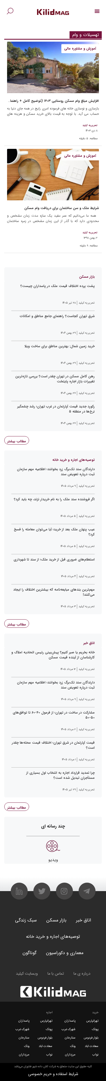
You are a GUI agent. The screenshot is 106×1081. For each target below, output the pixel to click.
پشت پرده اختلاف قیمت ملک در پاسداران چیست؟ (57, 286)
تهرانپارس (92, 1021)
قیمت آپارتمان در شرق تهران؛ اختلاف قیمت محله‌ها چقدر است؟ (53, 745)
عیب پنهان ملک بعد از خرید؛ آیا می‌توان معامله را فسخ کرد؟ (54, 532)
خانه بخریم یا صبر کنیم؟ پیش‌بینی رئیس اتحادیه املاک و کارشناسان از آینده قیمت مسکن (53, 655)
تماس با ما (55, 973)
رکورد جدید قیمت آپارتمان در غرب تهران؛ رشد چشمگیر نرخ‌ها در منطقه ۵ (56, 409)
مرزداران (70, 1054)
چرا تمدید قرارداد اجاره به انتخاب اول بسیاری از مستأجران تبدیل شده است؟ (60, 775)
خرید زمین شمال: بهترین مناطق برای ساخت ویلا (60, 346)
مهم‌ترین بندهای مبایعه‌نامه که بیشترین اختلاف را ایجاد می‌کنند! (54, 592)
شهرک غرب (68, 1029)
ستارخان (70, 1037)
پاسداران (69, 1021)
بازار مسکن (56, 920)
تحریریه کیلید (90, 125)
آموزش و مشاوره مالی (80, 48)
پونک (95, 1029)
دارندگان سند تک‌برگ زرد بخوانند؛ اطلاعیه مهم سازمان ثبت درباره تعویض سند (56, 472)
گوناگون (29, 952)
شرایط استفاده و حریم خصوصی (53, 1074)
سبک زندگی (26, 920)
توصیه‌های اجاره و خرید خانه (53, 936)
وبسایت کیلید (27, 973)
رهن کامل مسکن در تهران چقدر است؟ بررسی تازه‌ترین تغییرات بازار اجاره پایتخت (55, 379)
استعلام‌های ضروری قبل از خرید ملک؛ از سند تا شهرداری (54, 559)
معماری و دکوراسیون (64, 952)
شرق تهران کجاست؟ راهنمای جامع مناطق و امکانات (57, 316)
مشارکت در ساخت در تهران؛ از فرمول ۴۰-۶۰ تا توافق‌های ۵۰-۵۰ (54, 715)
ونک (72, 1046)
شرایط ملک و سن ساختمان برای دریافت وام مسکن (61, 208)
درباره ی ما (81, 973)
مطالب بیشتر (16, 441)
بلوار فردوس (91, 1037)
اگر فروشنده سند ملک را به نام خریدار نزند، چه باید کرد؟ (54, 499)
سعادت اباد (91, 1046)
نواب (95, 1054)
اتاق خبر (83, 920)
